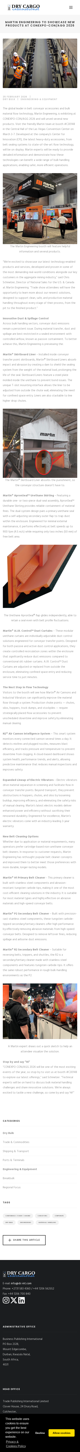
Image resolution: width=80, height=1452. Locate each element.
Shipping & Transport (16, 1151)
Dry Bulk (9, 99)
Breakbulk (9, 1178)
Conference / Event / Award (18, 1216)
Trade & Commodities (16, 1142)
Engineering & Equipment (39, 99)
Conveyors (42, 1216)
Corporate (59, 1216)
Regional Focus (12, 1187)
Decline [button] (40, 1432)
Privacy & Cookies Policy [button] (16, 1444)
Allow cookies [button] (62, 1432)
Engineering (25, 1222)
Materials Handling (47, 1222)
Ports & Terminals (13, 1160)
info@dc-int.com (21, 1283)
